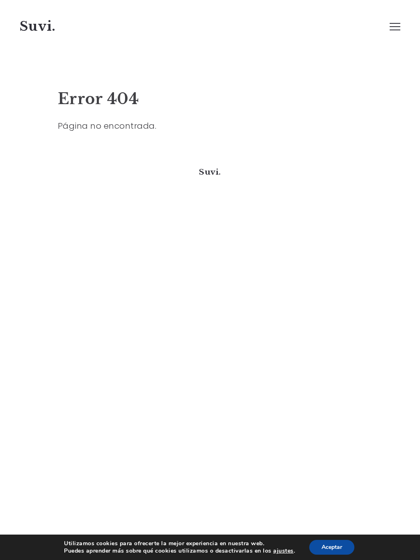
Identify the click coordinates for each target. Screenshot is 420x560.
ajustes (283, 551)
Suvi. (38, 26)
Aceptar (332, 547)
